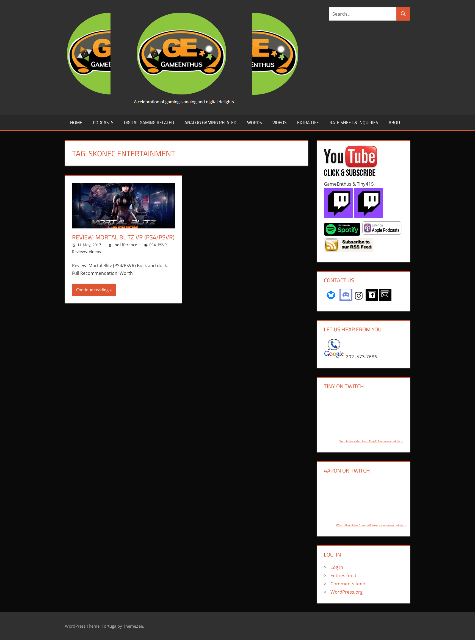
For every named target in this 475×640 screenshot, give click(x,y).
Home (76, 122)
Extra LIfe (308, 122)
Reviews (79, 251)
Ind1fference (125, 244)
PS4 (152, 244)
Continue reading (92, 289)
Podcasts (103, 122)
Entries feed (343, 575)
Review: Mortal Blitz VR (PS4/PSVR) (123, 237)
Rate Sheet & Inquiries (354, 122)
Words (254, 122)
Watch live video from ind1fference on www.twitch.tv (371, 525)
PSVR (162, 244)
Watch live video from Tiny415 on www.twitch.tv (371, 441)
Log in (336, 567)
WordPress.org (346, 592)
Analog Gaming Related (210, 122)
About (395, 122)
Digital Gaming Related (149, 122)
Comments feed (347, 583)
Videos (279, 122)
